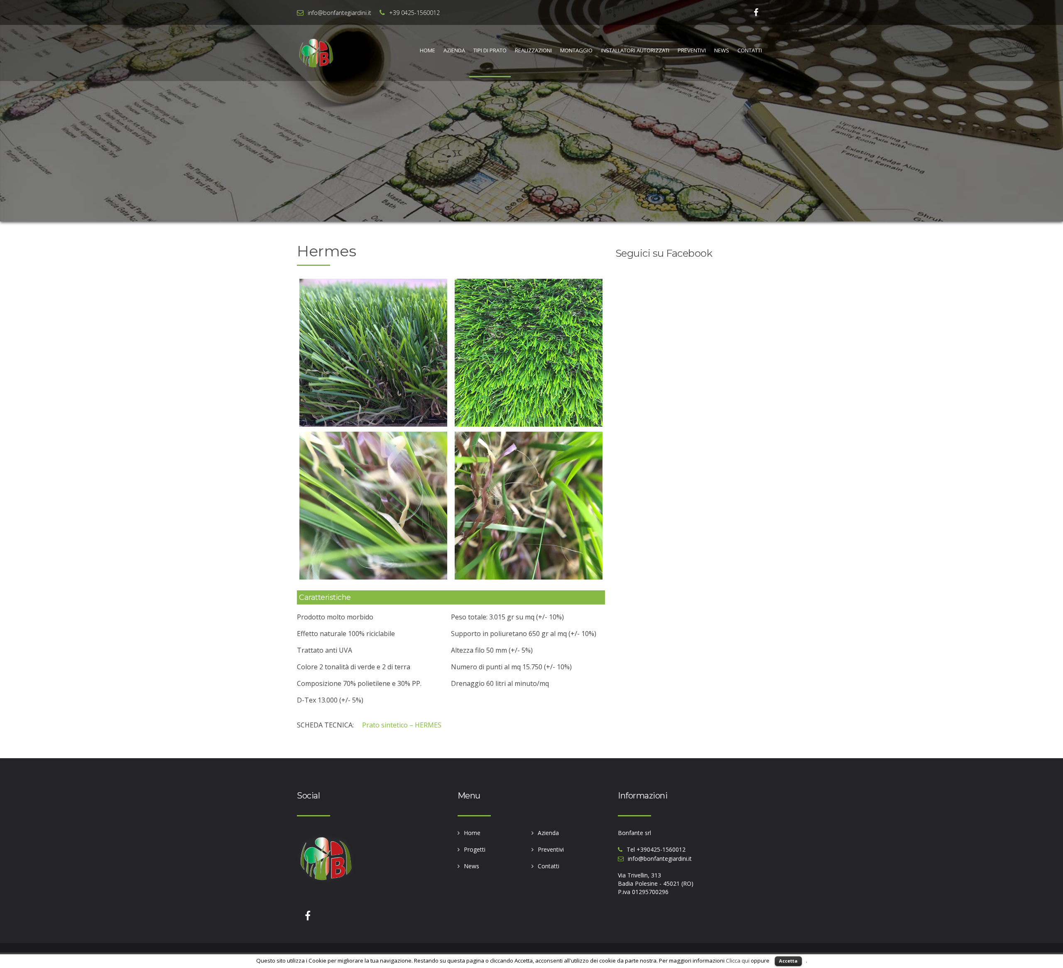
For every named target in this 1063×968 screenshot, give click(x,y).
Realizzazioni (533, 50)
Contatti (749, 50)
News (721, 50)
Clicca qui (737, 960)
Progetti (474, 849)
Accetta (788, 961)
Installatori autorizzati (635, 50)
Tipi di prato (490, 50)
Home (427, 50)
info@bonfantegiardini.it (339, 13)
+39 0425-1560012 (414, 13)
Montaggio (576, 50)
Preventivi (692, 50)
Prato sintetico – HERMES (401, 725)
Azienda (454, 50)
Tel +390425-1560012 (656, 849)
